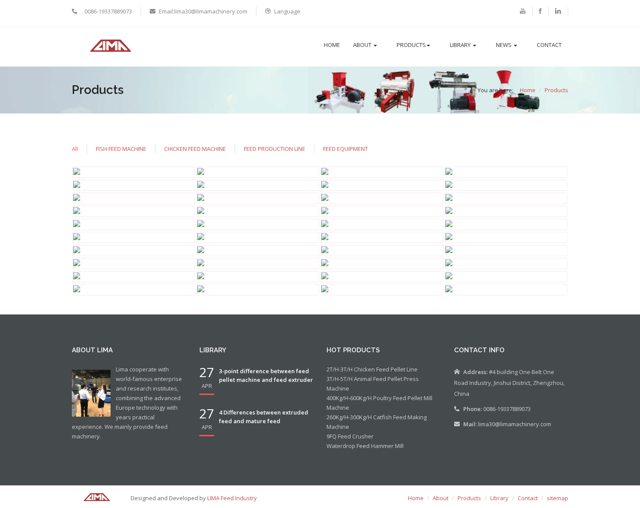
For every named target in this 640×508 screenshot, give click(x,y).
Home (332, 45)
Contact (549, 45)
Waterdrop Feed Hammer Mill (365, 446)
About (363, 45)
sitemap (557, 498)
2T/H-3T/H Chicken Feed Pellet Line (372, 369)
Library (461, 45)
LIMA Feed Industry (232, 498)
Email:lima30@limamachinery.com (203, 11)
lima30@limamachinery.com (514, 424)
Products (411, 45)
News (504, 45)
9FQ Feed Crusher (350, 436)
